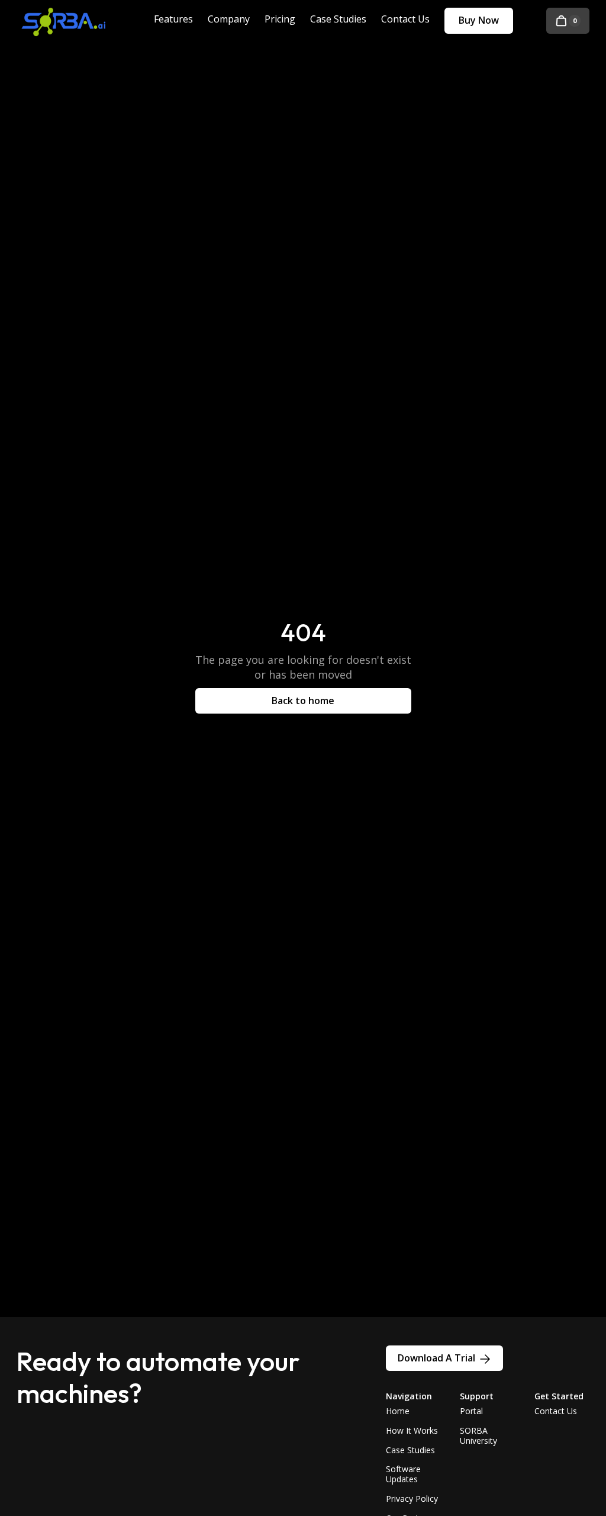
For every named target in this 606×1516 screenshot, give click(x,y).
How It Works (412, 1430)
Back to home (303, 700)
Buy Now (479, 20)
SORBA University (478, 1435)
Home (398, 1411)
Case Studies (410, 1450)
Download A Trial (436, 1357)
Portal (471, 1411)
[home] (73, 20)
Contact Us (555, 1411)
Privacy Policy (412, 1498)
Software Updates (403, 1474)
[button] (567, 21)
